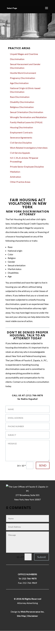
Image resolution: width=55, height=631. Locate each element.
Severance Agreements (21, 137)
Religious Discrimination (22, 107)
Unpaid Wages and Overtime (24, 54)
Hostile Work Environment (23, 73)
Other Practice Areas (20, 181)
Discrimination (17, 59)
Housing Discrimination (21, 127)
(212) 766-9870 (34, 395)
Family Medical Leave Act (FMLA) (26, 122)
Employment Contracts (21, 132)
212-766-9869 (30, 582)
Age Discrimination (19, 83)
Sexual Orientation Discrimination (26, 112)
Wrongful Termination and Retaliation (28, 117)
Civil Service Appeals (20, 152)
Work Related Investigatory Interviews (29, 147)
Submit (41, 557)
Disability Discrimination (22, 102)
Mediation (15, 171)
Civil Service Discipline (21, 142)
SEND (42, 465)
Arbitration (15, 176)
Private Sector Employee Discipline (27, 166)
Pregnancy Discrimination (22, 78)
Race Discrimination (19, 97)
